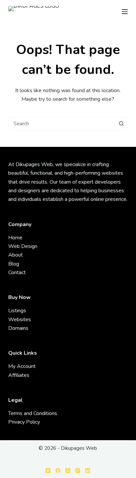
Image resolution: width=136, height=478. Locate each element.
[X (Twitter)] (67, 470)
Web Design (22, 246)
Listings (17, 310)
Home (15, 237)
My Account (22, 366)
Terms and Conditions (32, 413)
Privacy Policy (24, 422)
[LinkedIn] (87, 470)
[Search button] (121, 123)
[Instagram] (77, 470)
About (15, 255)
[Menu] (125, 12)
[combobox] (62, 123)
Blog (13, 264)
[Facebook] (57, 470)
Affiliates (18, 375)
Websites (19, 319)
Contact (17, 272)
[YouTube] (48, 470)
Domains (18, 328)
